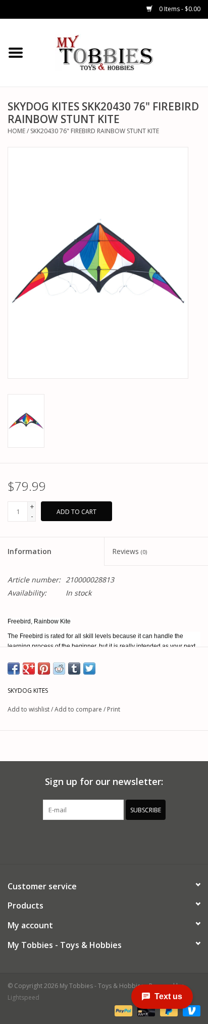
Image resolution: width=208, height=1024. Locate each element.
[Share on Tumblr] (74, 668)
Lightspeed (23, 997)
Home (16, 131)
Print (113, 709)
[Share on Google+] (29, 668)
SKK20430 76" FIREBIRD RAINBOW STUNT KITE (94, 131)
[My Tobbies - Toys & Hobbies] (119, 52)
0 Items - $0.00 (179, 9)
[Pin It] (44, 668)
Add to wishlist (28, 709)
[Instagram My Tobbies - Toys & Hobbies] (140, 841)
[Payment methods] (122, 1010)
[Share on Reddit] (59, 668)
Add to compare (79, 709)
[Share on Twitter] (89, 668)
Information (29, 551)
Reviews (129, 551)
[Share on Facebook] (14, 668)
